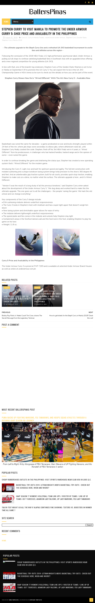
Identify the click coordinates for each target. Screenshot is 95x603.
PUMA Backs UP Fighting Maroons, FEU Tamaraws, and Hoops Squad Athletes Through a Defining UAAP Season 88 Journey (44, 419)
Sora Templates (14, 600)
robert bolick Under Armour (55, 38)
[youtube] (92, 2)
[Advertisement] (22, 350)
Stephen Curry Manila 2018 (12, 40)
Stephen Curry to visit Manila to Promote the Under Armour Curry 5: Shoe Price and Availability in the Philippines (48, 296)
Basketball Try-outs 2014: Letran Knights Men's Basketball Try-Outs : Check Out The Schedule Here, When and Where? (54, 575)
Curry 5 (24, 38)
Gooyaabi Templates (35, 600)
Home (6, 21)
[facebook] (85, 2)
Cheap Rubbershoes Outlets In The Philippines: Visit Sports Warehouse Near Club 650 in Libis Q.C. (46, 479)
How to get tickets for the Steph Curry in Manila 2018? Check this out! (17, 299)
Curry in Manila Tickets (36, 38)
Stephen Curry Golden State (76, 38)
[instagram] (88, 2)
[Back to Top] (91, 600)
